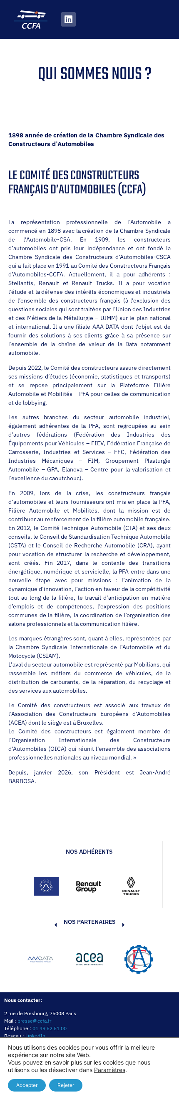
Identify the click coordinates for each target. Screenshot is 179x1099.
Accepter (26, 1085)
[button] (43, 961)
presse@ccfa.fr (34, 1021)
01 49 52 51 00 (49, 1028)
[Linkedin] (68, 19)
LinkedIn (35, 1036)
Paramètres (109, 1069)
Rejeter (65, 1085)
